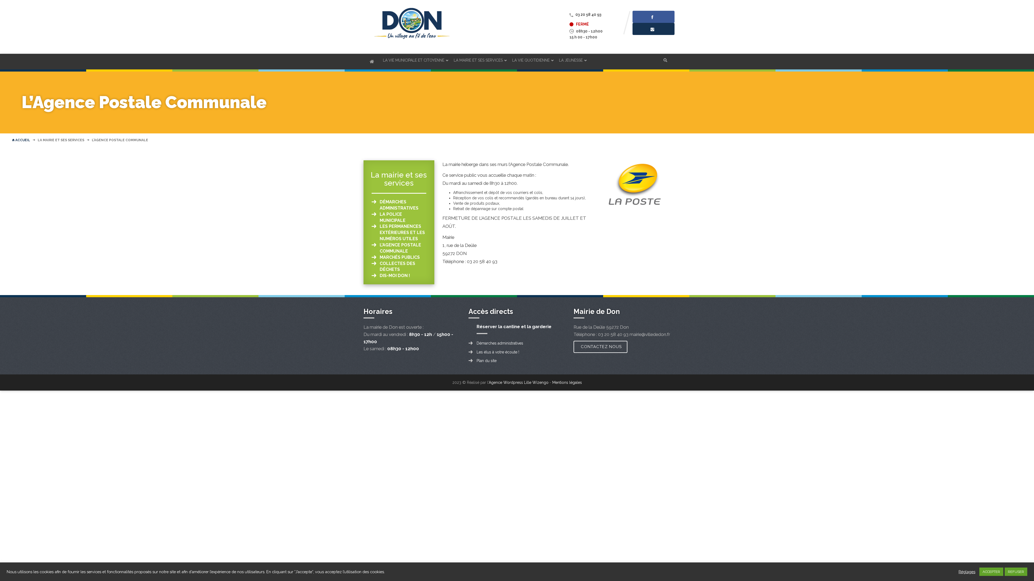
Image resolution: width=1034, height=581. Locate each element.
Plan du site (487, 361)
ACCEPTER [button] (991, 572)
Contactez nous (601, 346)
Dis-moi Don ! (395, 275)
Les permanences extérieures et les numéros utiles (402, 232)
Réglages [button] (967, 571)
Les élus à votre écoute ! (498, 352)
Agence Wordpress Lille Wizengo (519, 382)
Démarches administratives (500, 343)
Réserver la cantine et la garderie (514, 326)
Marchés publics (400, 257)
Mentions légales (567, 382)
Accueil (22, 140)
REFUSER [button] (1016, 572)
